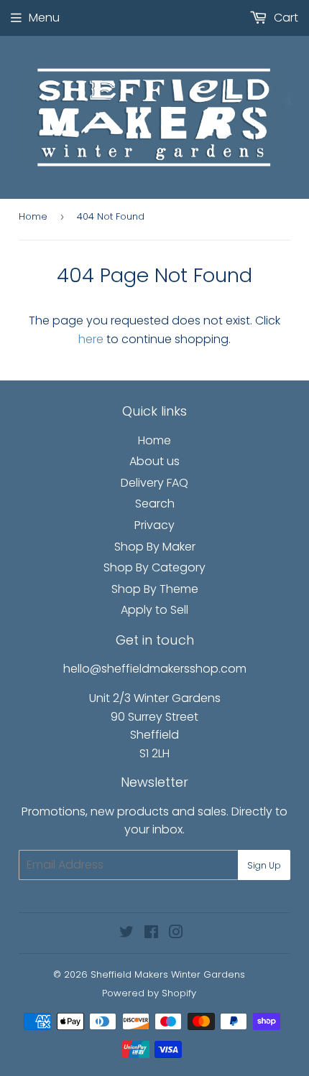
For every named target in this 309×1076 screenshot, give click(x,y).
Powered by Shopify (149, 993)
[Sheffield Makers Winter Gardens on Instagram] (176, 933)
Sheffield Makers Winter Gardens (168, 974)
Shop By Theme (154, 589)
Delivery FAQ (154, 482)
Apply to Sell (154, 610)
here (90, 339)
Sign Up (264, 865)
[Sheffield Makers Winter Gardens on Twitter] (126, 933)
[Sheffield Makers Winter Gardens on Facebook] (151, 933)
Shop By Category (154, 567)
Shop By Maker (154, 546)
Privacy (154, 525)
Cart (284, 17)
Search (155, 503)
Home (33, 216)
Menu (44, 17)
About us (154, 461)
